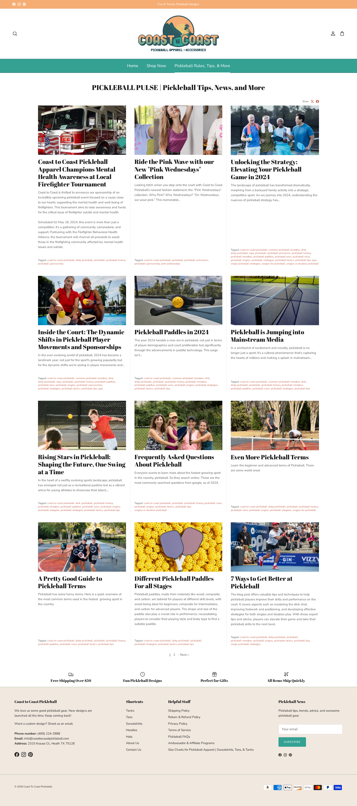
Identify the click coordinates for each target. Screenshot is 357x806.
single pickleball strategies (246, 263)
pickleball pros (283, 256)
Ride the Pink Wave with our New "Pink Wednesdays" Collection (174, 169)
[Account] (332, 33)
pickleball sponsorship (50, 263)
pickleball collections (196, 260)
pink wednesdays (170, 263)
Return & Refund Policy (184, 717)
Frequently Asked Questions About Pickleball (174, 460)
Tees (129, 717)
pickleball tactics (284, 260)
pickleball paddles (263, 256)
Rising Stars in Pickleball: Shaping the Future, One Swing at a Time (81, 464)
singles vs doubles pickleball (302, 263)
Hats (129, 737)
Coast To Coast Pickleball (38, 786)
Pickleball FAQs (179, 737)
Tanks (130, 711)
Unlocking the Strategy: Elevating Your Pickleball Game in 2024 (266, 169)
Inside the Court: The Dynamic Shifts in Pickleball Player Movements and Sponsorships (81, 339)
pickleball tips (303, 260)
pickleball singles (240, 260)
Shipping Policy (179, 711)
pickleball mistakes (241, 256)
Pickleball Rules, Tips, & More (202, 66)
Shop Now (156, 66)
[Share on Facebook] (317, 101)
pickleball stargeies (49, 510)
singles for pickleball (273, 263)
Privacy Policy (177, 724)
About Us (132, 743)
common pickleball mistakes (284, 249)
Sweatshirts (134, 724)
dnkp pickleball (84, 260)
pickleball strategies (263, 260)
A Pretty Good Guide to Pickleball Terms (70, 582)
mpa (251, 253)
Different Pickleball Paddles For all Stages (174, 582)
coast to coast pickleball (60, 260)
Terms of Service (179, 730)
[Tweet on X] (312, 101)
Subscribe (292, 742)
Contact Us (133, 750)
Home (132, 66)
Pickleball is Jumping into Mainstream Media (267, 336)
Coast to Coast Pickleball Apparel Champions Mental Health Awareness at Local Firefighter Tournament (76, 172)
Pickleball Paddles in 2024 (171, 332)
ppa (314, 260)
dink (303, 249)
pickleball (99, 260)
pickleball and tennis (278, 253)
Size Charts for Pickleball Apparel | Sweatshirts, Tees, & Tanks (211, 750)
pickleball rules (301, 256)
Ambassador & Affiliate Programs (191, 743)
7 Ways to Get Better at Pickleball (262, 582)
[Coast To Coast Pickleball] (178, 34)
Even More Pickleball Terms (270, 457)
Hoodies (131, 730)
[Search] (14, 33)
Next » (184, 655)
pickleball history (115, 260)
